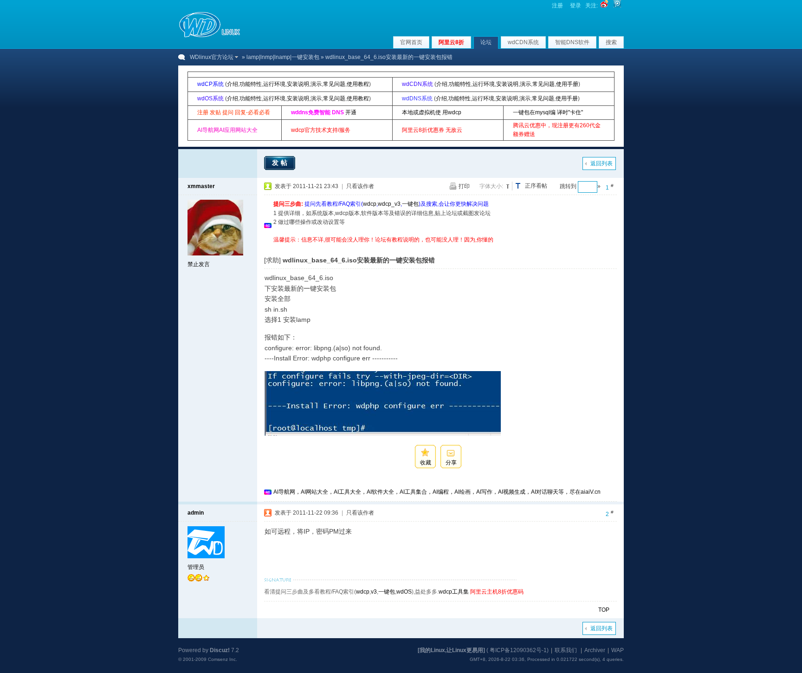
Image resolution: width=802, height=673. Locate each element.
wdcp (369, 204)
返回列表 (601, 163)
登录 (575, 5)
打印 (464, 186)
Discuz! (220, 650)
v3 (374, 591)
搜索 (611, 42)
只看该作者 (360, 186)
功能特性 (250, 84)
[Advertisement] (442, 247)
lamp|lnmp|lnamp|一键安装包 (282, 57)
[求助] (272, 260)
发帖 (281, 162)
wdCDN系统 (523, 42)
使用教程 (358, 84)
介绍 (232, 84)
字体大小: (491, 186)
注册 (557, 5)
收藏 (425, 462)
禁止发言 (199, 264)
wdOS (404, 591)
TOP (603, 610)
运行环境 (274, 84)
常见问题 (334, 84)
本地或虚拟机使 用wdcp (431, 112)
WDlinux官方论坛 (211, 57)
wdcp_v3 (389, 204)
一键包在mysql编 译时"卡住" (548, 112)
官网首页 (411, 42)
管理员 (196, 567)
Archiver (594, 650)
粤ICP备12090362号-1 (518, 650)
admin (196, 513)
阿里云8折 (451, 42)
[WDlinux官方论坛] (209, 36)
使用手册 (567, 84)
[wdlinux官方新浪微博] (604, 5)
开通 (350, 112)
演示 (316, 84)
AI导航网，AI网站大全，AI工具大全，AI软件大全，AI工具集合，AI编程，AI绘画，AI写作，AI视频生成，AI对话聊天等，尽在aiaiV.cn (437, 492)
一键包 (410, 204)
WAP (617, 650)
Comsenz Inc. (222, 659)
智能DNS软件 (572, 42)
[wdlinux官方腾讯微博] (617, 5)
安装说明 (298, 84)
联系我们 (566, 650)
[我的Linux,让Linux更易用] (451, 650)
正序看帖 (536, 186)
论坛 (486, 42)
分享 (451, 462)
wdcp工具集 (454, 591)
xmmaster (201, 186)
